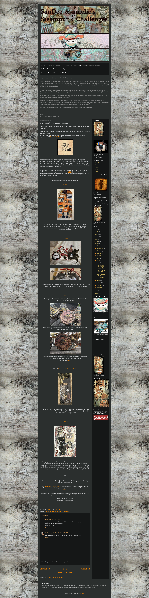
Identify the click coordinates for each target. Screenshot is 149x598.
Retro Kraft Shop (64, 511)
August (99, 255)
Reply (47, 528)
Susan (97, 169)
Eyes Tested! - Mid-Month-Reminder (101, 266)
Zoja (96, 171)
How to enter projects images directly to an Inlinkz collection (82, 65)
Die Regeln (64, 69)
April (98, 280)
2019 (96, 234)
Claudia (65, 421)
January (99, 287)
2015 (96, 244)
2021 (96, 229)
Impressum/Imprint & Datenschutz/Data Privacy (55, 72)
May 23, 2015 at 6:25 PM (55, 519)
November (100, 248)
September (100, 253)
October (99, 251)
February (100, 285)
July (98, 258)
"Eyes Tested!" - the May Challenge (101, 276)
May (98, 263)
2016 (96, 241)
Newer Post (45, 569)
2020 (97, 232)
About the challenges (55, 65)
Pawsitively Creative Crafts (67, 369)
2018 (96, 236)
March (99, 283)
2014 (96, 290)
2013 (96, 293)
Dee (65, 295)
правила (73, 69)
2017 (96, 239)
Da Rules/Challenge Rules (49, 69)
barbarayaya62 (49, 533)
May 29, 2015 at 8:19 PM (61, 533)
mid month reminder (51, 511)
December (100, 246)
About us (82, 69)
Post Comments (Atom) (56, 577)
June (98, 260)
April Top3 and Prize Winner (101, 271)
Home (43, 65)
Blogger (82, 593)
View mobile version (65, 572)
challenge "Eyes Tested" (52, 486)
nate (46, 519)
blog (68, 360)
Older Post (85, 569)
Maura (97, 167)
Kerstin (97, 165)
